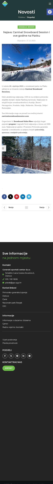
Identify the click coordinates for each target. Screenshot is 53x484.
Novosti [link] (31, 27)
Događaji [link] (31, 17)
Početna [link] (21, 17)
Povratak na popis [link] (26, 207)
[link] (50, 12)
